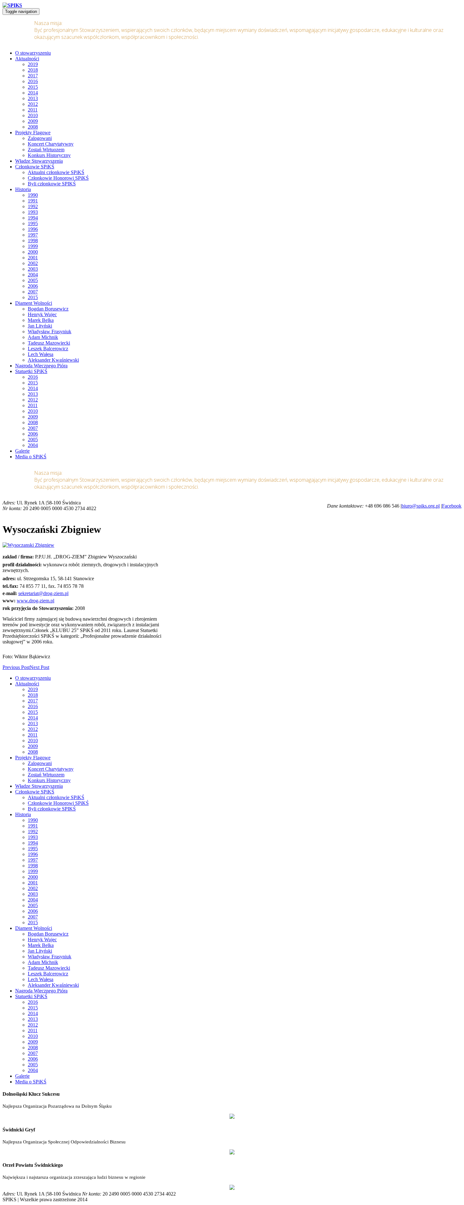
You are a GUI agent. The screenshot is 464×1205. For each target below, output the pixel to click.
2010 (33, 115)
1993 (33, 212)
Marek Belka (41, 320)
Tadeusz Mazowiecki (49, 343)
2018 (33, 70)
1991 (33, 200)
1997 (33, 235)
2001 (33, 257)
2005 (33, 280)
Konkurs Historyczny (49, 155)
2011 (33, 109)
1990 (33, 195)
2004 (33, 274)
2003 (33, 269)
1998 (33, 240)
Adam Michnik (43, 337)
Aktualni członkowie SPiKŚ (56, 172)
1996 (33, 229)
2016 (33, 81)
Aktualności (27, 58)
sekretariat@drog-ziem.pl (43, 593)
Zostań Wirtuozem (46, 149)
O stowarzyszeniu (33, 53)
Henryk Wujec (42, 314)
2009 (33, 121)
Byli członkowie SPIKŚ (52, 183)
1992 (33, 206)
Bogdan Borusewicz (48, 308)
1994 (33, 217)
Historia (23, 189)
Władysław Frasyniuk (49, 331)
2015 (33, 87)
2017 (33, 75)
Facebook (451, 506)
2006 (33, 286)
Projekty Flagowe (33, 132)
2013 (33, 98)
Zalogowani (40, 138)
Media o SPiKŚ (30, 456)
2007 (33, 291)
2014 (33, 92)
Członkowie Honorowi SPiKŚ (58, 178)
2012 (33, 104)
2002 (33, 263)
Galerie (22, 451)
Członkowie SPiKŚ (34, 166)
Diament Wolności (33, 303)
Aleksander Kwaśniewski (53, 360)
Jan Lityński (40, 325)
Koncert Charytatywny (51, 144)
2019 (33, 64)
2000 (33, 252)
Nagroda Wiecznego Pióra (41, 365)
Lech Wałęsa (40, 354)
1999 (33, 246)
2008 (33, 127)
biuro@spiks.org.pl (421, 506)
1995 (33, 223)
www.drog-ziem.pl (35, 600)
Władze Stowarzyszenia (39, 161)
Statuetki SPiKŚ (31, 371)
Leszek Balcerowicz (48, 348)
